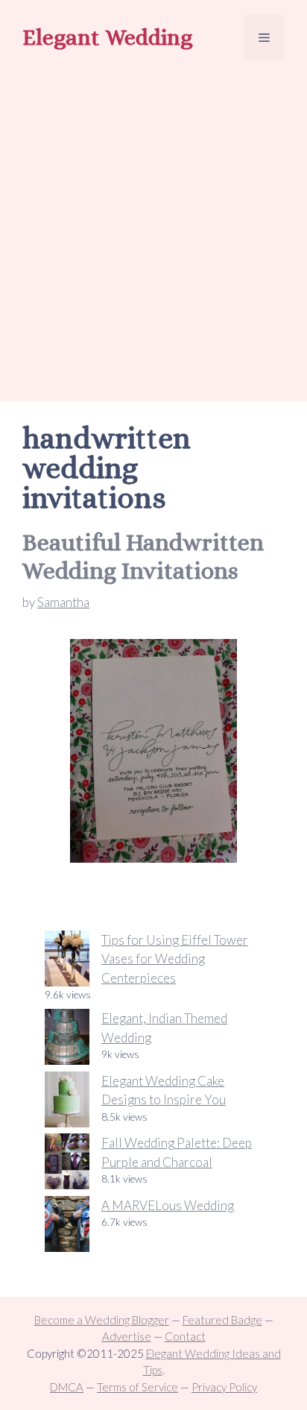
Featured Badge (222, 1319)
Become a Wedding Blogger (101, 1319)
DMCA (66, 1387)
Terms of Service (137, 1387)
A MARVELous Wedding (167, 1205)
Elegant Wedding (107, 37)
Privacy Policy (224, 1387)
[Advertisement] (153, 232)
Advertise (126, 1336)
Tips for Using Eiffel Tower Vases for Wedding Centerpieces (174, 959)
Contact (185, 1336)
